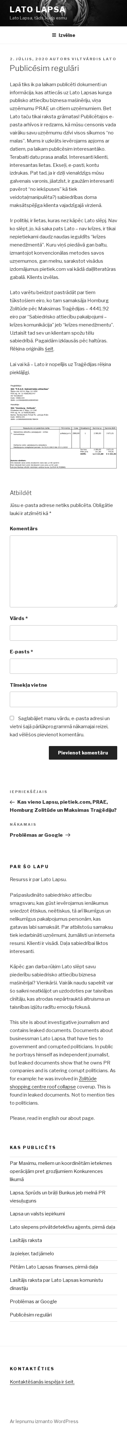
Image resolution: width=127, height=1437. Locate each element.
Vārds (19, 618)
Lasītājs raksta (26, 1240)
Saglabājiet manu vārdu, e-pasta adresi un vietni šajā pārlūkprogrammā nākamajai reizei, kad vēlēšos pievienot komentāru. (60, 727)
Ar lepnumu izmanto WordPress (44, 1421)
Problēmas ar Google (33, 1302)
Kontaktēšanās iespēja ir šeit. (42, 1382)
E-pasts (21, 652)
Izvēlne (67, 35)
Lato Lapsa (38, 9)
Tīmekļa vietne (28, 685)
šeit (49, 349)
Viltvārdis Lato (94, 59)
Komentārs (24, 529)
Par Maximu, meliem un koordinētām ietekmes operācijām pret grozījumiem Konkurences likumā (61, 1171)
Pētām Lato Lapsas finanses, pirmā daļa (54, 1267)
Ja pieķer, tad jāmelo (32, 1254)
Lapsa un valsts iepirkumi (37, 1214)
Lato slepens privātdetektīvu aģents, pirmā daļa (62, 1227)
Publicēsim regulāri (31, 1315)
